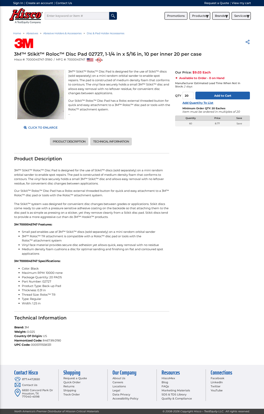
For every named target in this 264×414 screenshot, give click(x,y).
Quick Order (71, 382)
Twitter (216, 386)
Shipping (69, 390)
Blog (165, 382)
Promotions (176, 16)
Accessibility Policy (125, 398)
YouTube (217, 390)
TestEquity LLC (213, 411)
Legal (116, 390)
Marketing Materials (176, 390)
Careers (117, 382)
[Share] (247, 43)
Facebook (217, 378)
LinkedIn (217, 382)
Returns (68, 386)
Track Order (71, 394)
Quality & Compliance (177, 398)
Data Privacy (121, 394)
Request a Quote (75, 378)
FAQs (165, 386)
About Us (118, 378)
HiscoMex (168, 378)
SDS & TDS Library (174, 394)
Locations (119, 386)
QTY (178, 95)
